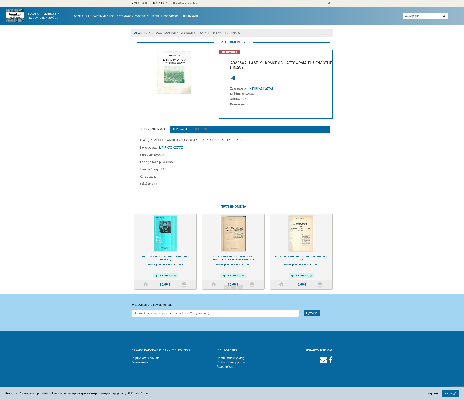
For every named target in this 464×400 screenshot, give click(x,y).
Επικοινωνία (189, 16)
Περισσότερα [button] (139, 393)
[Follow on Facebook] (330, 360)
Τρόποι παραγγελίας (231, 358)
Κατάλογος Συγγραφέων (133, 16)
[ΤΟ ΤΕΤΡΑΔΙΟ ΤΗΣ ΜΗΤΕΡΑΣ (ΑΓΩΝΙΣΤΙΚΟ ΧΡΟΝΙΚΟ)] (165, 233)
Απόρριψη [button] (432, 393)
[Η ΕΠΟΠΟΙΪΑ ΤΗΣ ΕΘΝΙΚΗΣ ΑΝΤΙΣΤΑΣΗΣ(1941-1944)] (301, 233)
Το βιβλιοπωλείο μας (100, 16)
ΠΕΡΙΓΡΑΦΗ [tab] (180, 129)
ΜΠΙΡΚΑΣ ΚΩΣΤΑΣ (261, 88)
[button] (149, 254)
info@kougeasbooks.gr (186, 3)
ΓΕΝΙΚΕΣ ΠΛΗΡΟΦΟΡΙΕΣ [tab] (153, 129)
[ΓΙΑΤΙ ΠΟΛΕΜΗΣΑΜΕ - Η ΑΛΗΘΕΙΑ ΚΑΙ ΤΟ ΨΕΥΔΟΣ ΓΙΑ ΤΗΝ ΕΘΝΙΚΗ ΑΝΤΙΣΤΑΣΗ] (233, 233)
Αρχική (79, 16)
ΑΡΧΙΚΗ (139, 33)
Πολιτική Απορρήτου (231, 362)
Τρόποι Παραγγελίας (165, 16)
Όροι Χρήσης (226, 366)
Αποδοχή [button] (450, 393)
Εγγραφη (311, 313)
